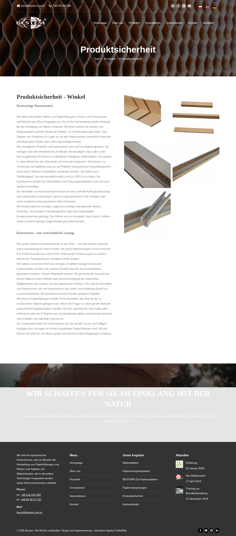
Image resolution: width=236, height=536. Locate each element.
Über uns (75, 471)
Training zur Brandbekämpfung (196, 491)
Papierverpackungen (135, 487)
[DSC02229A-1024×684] (196, 164)
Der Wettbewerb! (196, 475)
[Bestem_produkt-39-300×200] (142, 110)
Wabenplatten (131, 462)
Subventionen (78, 495)
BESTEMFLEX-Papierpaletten (140, 479)
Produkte (75, 479)
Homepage (76, 462)
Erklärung (191, 462)
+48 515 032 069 (62, 5)
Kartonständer (131, 504)
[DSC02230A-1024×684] (147, 213)
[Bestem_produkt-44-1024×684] (196, 115)
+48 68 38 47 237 (31, 499)
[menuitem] (200, 5)
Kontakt (74, 504)
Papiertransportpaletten (136, 471)
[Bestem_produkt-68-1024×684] (147, 164)
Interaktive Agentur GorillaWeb (110, 530)
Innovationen (77, 487)
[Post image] (179, 464)
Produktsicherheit (133, 495)
